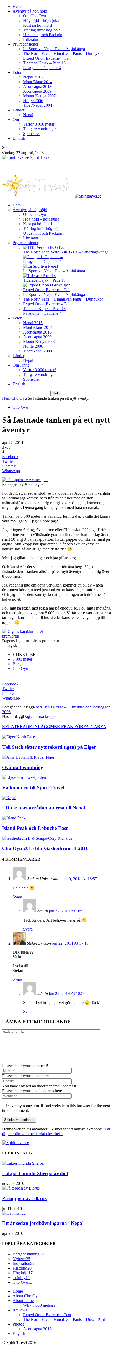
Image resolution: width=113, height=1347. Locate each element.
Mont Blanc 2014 (37, 82)
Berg (17, 664)
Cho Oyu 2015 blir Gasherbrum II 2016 (45, 848)
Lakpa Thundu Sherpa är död (35, 1173)
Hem (17, 6)
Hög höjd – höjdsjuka (41, 20)
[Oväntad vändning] (28, 757)
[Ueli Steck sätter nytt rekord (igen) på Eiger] (18, 737)
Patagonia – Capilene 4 (42, 67)
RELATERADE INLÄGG (26, 726)
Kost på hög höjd (37, 25)
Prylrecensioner (25, 44)
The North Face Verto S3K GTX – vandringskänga (66, 252)
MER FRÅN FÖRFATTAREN (78, 726)
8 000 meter (22, 659)
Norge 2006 (33, 100)
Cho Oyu (19, 398)
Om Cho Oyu (34, 16)
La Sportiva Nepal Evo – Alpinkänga (54, 49)
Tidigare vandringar (39, 129)
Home (18, 1291)
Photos (18, 1324)
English (19, 138)
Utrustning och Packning (43, 34)
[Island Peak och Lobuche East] (13, 818)
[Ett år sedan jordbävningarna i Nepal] (14, 1213)
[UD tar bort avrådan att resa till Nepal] (9, 798)
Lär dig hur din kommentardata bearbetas (56, 1131)
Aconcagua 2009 (37, 91)
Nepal (28, 114)
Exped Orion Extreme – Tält (46, 58)
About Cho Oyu (26, 1296)
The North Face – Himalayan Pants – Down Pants (64, 1319)
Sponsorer (31, 133)
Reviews (20, 1310)
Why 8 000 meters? (39, 1305)
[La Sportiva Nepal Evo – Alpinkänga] (40, 266)
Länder (18, 110)
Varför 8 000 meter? (39, 124)
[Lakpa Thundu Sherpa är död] (23, 1163)
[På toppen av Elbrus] (21, 1188)
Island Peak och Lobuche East (35, 828)
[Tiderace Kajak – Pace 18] (39, 275)
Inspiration (23, 1263)
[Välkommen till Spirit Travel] (24, 777)
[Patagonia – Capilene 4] (43, 257)
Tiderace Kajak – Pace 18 (44, 63)
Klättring (22, 1268)
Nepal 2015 (33, 77)
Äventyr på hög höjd (30, 11)
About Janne (23, 1300)
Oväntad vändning (22, 767)
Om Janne (21, 119)
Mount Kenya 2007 (39, 96)
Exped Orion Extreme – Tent (47, 1314)
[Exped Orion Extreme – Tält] (46, 285)
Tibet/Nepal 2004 (37, 105)
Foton (17, 72)
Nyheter (21, 1258)
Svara (17, 897)
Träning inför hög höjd (42, 30)
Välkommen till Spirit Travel (33, 787)
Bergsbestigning (28, 1254)
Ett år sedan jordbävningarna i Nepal (43, 1223)
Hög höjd (23, 1273)
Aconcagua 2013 (37, 86)
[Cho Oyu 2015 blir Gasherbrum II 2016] (37, 838)
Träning (21, 1277)
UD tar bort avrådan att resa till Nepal (43, 807)
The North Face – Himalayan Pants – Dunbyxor (63, 53)
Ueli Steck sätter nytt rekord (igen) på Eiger (49, 747)
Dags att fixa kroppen (41, 716)
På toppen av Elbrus (24, 1198)
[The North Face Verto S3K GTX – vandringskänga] (43, 247)
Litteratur (30, 39)
